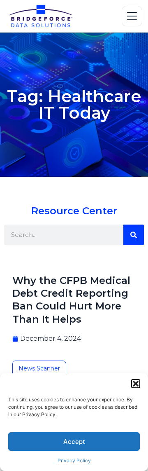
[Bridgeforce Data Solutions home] (41, 16)
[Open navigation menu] (132, 16)
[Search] (133, 235)
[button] (136, 384)
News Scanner (39, 368)
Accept (74, 441)
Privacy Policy (74, 460)
